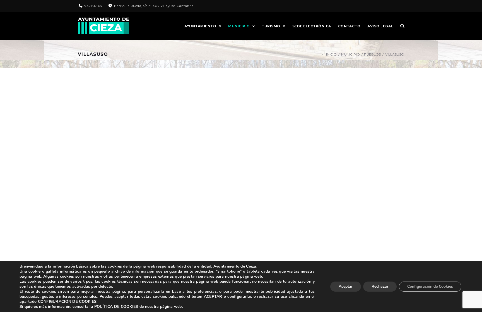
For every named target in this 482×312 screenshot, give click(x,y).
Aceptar (346, 286)
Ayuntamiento (200, 26)
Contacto (349, 26)
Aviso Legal (380, 26)
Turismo (271, 26)
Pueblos (372, 54)
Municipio (239, 26)
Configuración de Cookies (430, 286)
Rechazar (380, 286)
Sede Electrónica (311, 26)
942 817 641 (93, 6)
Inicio (331, 54)
